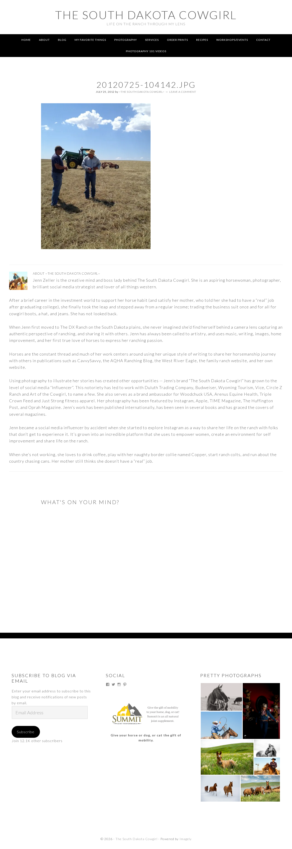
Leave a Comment (182, 91)
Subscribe (25, 732)
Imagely (186, 839)
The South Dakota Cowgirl (146, 15)
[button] (221, 697)
